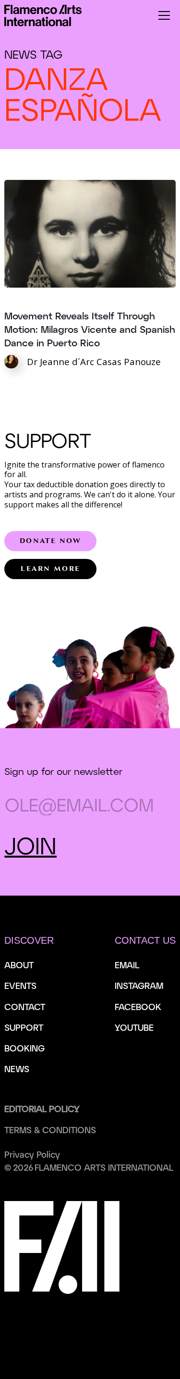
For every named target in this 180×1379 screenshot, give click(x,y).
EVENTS (20, 985)
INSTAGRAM (139, 985)
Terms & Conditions (50, 1130)
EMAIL (127, 965)
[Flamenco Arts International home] (42, 15)
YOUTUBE (134, 1027)
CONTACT (24, 1006)
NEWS (16, 1068)
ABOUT (19, 965)
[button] (164, 15)
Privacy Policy (32, 1154)
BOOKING (24, 1048)
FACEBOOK (138, 1006)
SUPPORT (23, 1027)
